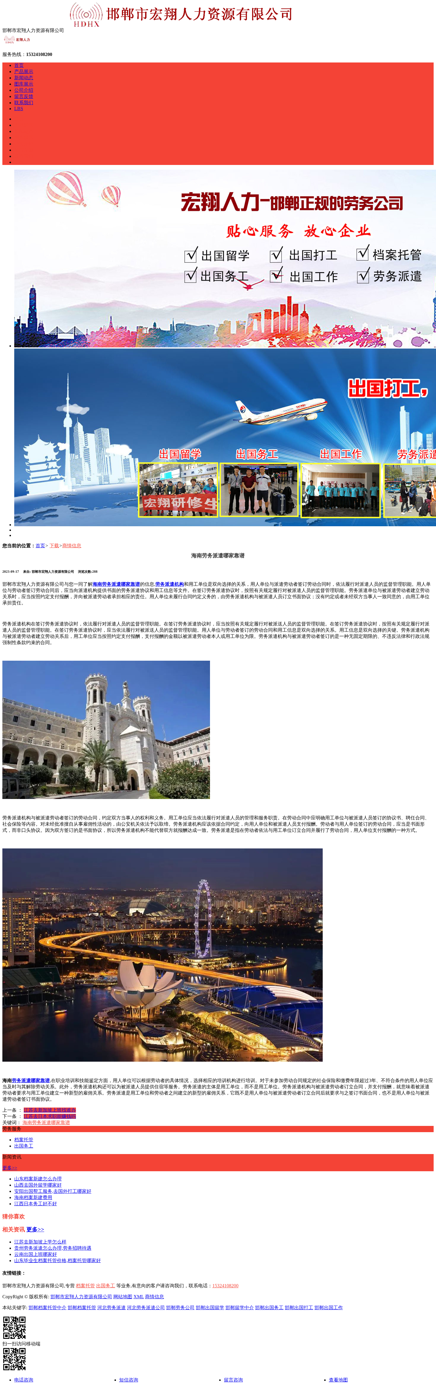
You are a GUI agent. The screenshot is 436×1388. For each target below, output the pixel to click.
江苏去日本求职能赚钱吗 (50, 1116)
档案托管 (23, 1139)
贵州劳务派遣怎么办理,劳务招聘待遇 (52, 1248)
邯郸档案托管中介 (47, 1307)
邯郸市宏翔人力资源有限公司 (81, 1296)
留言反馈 (23, 96)
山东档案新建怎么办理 (38, 1178)
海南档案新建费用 (33, 1197)
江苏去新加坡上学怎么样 (40, 1241)
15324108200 (225, 1285)
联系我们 (23, 102)
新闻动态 (23, 77)
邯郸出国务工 (269, 1307)
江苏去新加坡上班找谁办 (50, 1110)
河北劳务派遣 (111, 1307)
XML (138, 1296)
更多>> (9, 1167)
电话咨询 (23, 1379)
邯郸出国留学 (210, 1307)
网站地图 (122, 1296)
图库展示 (23, 83)
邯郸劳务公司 (180, 1307)
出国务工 (23, 1145)
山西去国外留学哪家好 (38, 1185)
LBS (18, 108)
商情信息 (71, 545)
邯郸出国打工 (299, 1307)
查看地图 (338, 1379)
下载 (54, 545)
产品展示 (23, 71)
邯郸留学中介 (239, 1307)
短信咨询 (128, 1379)
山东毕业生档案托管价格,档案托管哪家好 (57, 1260)
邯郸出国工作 (328, 1307)
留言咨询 (233, 1379)
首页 (19, 65)
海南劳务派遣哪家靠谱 (46, 1122)
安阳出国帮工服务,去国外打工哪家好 (52, 1191)
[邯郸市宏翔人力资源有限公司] (17, 43)
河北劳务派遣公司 (146, 1307)
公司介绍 (23, 90)
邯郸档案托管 (82, 1307)
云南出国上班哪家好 (35, 1254)
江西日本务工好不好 (35, 1203)
